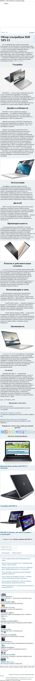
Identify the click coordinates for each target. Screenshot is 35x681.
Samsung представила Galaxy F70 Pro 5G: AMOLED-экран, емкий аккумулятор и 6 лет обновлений (17, 568)
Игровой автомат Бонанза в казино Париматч (13, 419)
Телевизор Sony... (6, 629)
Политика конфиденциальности (12, 677)
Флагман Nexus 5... (7, 641)
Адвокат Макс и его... (7, 662)
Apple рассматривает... (8, 647)
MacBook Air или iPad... (8, 654)
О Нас (29, 677)
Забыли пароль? (16, 553)
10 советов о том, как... (8, 607)
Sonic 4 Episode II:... (7, 596)
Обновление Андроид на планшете (10, 413)
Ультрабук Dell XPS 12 (8, 506)
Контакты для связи (23, 677)
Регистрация (5, 553)
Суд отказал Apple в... (7, 613)
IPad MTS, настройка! (6, 406)
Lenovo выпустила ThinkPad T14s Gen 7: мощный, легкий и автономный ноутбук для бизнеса (17, 577)
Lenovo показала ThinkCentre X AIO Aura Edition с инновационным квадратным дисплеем (17, 582)
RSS (32, 677)
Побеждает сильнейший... (9, 635)
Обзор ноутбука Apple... (8, 602)
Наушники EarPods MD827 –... (10, 621)
